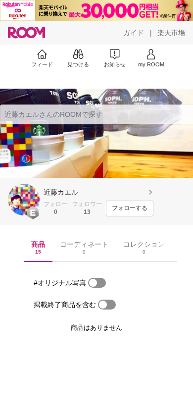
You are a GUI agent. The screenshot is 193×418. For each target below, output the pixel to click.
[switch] (97, 283)
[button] (24, 199)
